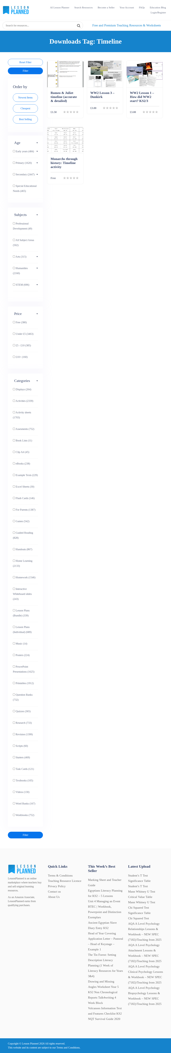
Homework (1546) (25, 577)
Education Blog (158, 7)
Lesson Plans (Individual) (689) (22, 629)
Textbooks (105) (24, 780)
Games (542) (22, 521)
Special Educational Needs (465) (25, 188)
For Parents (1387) (25, 509)
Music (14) (21, 643)
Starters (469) (22, 757)
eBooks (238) (22, 463)
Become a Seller (106, 7)
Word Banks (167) (25, 803)
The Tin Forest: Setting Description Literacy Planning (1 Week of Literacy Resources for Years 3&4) (105, 965)
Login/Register (158, 12)
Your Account (127, 7)
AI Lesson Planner (59, 7)
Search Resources (83, 7)
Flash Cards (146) (25, 498)
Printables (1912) (24, 683)
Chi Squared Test (138, 918)
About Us (54, 897)
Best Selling (25, 119)
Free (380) (21, 322)
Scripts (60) (21, 745)
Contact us (54, 891)
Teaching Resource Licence (64, 881)
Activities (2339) (24, 400)
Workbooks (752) (24, 815)
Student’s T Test (138, 886)
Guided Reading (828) (23, 535)
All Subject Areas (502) (23, 243)
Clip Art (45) (22, 452)
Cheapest (25, 108)
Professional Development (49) (22, 226)
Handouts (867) (23, 549)
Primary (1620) (23, 162)
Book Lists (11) (23, 440)
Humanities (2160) (20, 271)
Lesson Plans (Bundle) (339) (21, 613)
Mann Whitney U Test (141, 902)
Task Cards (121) (24, 769)
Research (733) (23, 722)
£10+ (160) (21, 357)
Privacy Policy (57, 886)
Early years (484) (24, 151)
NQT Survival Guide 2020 (104, 1019)
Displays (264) (23, 389)
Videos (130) (22, 792)
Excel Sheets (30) (24, 486)
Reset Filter (25, 62)
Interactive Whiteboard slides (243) (22, 594)
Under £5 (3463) (24, 333)
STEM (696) (22, 284)
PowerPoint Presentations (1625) (23, 669)
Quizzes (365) (23, 711)
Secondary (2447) (25, 174)
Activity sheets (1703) (22, 415)
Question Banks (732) (23, 697)
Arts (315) (20, 256)
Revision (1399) (24, 734)
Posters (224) (22, 655)
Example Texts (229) (26, 475)
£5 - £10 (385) (23, 345)
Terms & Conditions (60, 875)
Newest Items (25, 97)
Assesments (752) (24, 429)
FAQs (142, 7)
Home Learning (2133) (22, 563)
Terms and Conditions (68, 1047)
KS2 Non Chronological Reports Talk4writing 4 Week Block (102, 997)
